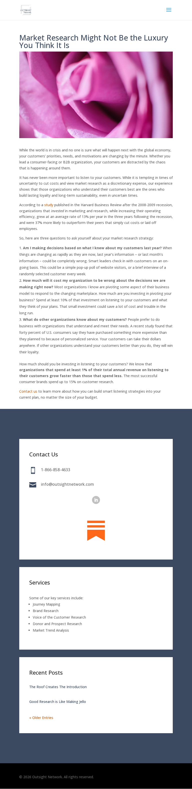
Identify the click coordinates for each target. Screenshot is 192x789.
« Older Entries (41, 717)
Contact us (28, 391)
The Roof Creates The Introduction (58, 686)
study (48, 204)
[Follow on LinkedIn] (96, 500)
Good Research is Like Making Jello (57, 701)
